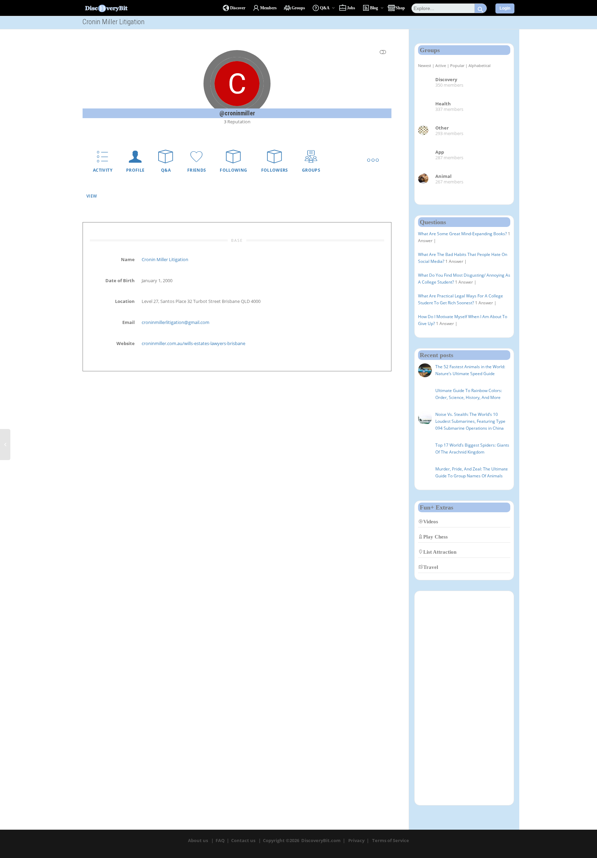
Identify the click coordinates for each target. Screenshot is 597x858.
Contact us (243, 840)
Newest (424, 65)
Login (505, 8)
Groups (311, 170)
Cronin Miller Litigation (165, 259)
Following (233, 170)
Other (442, 128)
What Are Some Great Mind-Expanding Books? (462, 234)
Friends (196, 170)
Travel (430, 567)
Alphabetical (479, 65)
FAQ (220, 840)
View (91, 196)
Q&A (166, 170)
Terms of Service (390, 840)
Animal (443, 176)
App (439, 152)
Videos (430, 521)
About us (198, 840)
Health (443, 104)
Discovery (446, 79)
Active (440, 65)
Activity (102, 170)
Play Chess (435, 536)
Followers (274, 170)
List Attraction (439, 551)
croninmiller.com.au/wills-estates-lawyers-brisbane (193, 343)
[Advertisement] (464, 698)
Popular (457, 65)
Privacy (356, 840)
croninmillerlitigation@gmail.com (175, 322)
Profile (135, 170)
